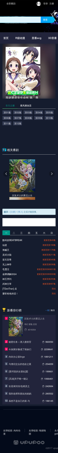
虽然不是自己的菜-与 (19, 400)
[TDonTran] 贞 (9, 288)
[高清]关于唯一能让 (18, 378)
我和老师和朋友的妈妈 (20, 393)
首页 (6, 38)
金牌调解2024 (9, 274)
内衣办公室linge (17, 356)
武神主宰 (6, 283)
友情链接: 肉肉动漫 (11, 430)
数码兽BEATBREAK (12, 240)
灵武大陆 (6, 254)
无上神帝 (6, 264)
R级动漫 (20, 38)
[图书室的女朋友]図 (18, 371)
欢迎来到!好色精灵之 (19, 386)
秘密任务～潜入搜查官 (20, 341)
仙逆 (4, 245)
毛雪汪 (5, 269)
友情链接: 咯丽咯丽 (37, 430)
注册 (51, 3)
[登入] (20, 211)
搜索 (45, 19)
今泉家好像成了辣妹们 (20, 349)
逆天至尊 (6, 259)
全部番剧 (10, 3)
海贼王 (5, 249)
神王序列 (6, 278)
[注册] (13, 211)
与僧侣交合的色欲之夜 (20, 364)
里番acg (36, 38)
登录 (45, 3)
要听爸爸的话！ (10, 293)
